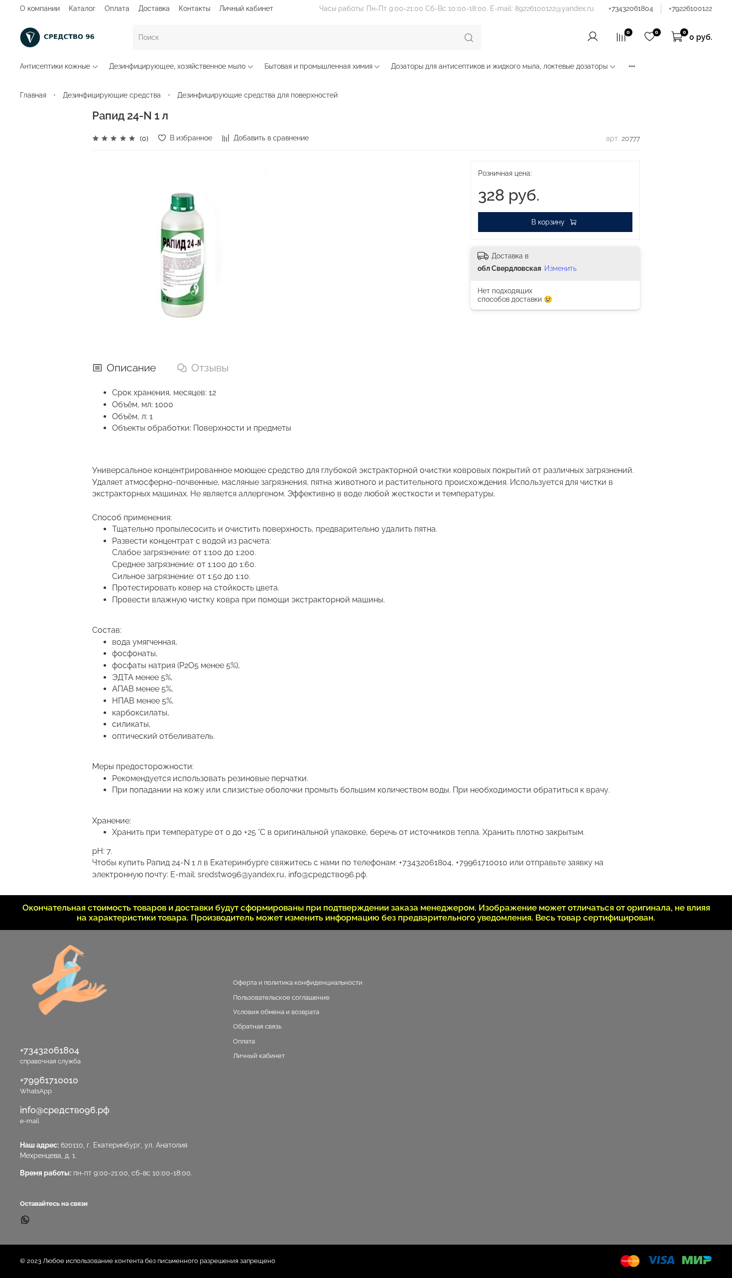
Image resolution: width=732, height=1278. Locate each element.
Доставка (154, 8)
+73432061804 (631, 8)
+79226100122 (690, 8)
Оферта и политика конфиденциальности (298, 982)
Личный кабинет (246, 8)
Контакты (194, 8)
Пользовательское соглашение (281, 997)
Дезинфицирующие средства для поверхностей (257, 95)
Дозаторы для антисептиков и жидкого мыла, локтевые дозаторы (499, 66)
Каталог (82, 8)
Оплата (117, 8)
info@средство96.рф (65, 1110)
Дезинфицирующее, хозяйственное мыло (177, 66)
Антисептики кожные (55, 66)
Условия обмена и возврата (276, 1012)
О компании (40, 8)
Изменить (560, 268)
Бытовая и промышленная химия (318, 66)
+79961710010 (49, 1080)
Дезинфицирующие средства (112, 95)
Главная (33, 95)
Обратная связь (257, 1026)
